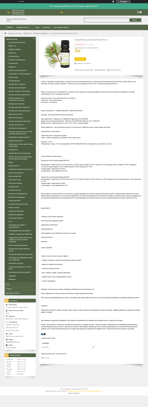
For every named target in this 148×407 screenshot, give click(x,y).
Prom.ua (85, 389)
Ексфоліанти (13, 150)
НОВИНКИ (12, 276)
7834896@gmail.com (13, 342)
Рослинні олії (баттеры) (17, 60)
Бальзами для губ (15, 176)
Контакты (46, 27)
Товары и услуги (22, 27)
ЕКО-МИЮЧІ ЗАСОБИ (16, 263)
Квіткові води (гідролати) (18, 70)
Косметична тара (15, 190)
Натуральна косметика (17, 42)
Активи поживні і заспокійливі (19, 91)
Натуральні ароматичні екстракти (21, 169)
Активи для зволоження (17, 88)
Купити (81, 59)
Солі (10, 221)
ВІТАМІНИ (12, 279)
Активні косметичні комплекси (20, 121)
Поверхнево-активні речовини (19, 153)
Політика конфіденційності (94, 391)
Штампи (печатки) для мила (18, 204)
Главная (9, 27)
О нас (37, 27)
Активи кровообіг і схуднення (19, 107)
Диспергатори (14, 187)
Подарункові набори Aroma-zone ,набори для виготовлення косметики (20, 240)
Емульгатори (13, 77)
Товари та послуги (15, 33)
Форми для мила (14, 200)
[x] (44, 334)
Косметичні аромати (16, 173)
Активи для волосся (16, 125)
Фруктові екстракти (16, 118)
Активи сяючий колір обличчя (19, 95)
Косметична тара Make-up (18, 194)
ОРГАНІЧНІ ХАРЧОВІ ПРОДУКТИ (20, 272)
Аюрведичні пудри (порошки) (19, 137)
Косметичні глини (15, 180)
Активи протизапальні (17, 104)
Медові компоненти (16, 141)
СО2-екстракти (14, 56)
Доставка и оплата (61, 27)
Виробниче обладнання (17, 197)
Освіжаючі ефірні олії (41, 33)
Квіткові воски (14, 166)
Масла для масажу (15, 183)
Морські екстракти (15, 114)
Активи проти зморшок (17, 84)
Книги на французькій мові (18, 245)
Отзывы (9, 289)
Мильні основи (14, 207)
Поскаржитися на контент (75, 391)
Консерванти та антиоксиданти (20, 74)
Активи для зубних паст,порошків (21, 254)
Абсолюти (12, 53)
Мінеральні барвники (16, 214)
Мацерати (12, 67)
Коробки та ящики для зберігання (20, 234)
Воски (11, 162)
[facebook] (42, 334)
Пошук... (135, 20)
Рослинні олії (13, 63)
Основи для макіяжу (16, 218)
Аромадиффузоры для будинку (20, 230)
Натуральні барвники (16, 211)
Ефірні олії (27, 33)
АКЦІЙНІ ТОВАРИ (14, 49)
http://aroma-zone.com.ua (14, 336)
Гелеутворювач (14, 81)
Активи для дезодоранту (18, 128)
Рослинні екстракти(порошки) (19, 111)
